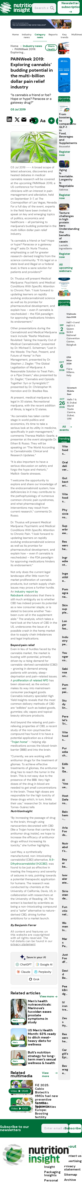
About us (70, 1148)
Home (15, 34)
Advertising (73, 1161)
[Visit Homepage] (17, 14)
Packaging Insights (52, 1173)
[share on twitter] (17, 120)
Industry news (26, 36)
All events (64, 428)
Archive (70, 1180)
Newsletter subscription (71, 5)
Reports (53, 34)
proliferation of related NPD (30, 680)
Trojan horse (19, 741)
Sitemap (70, 1174)
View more (47, 996)
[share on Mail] (24, 120)
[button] (23, 964)
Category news (40, 36)
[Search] (52, 8)
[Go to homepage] (35, 1164)
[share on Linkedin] (10, 120)
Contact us (72, 1156)
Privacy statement (72, 1167)
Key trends (64, 36)
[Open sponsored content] (41, 27)
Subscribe (75, 1128)
